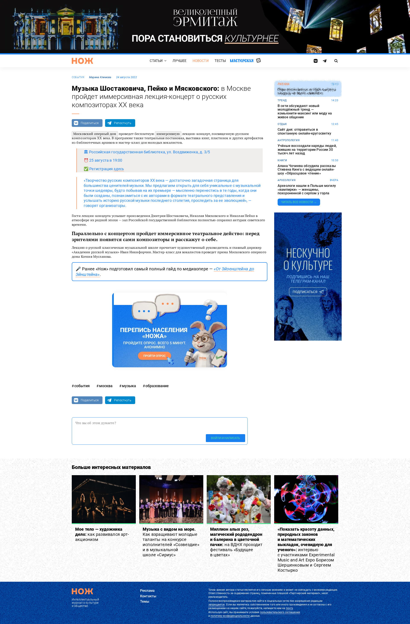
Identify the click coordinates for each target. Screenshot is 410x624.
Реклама (147, 591)
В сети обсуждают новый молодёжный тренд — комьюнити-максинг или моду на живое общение (305, 111)
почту (289, 608)
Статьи (156, 61)
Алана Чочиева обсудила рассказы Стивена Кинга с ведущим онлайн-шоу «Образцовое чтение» (307, 169)
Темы (144, 601)
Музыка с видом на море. (171, 542)
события (78, 77)
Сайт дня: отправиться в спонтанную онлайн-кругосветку (304, 131)
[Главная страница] (82, 61)
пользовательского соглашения (280, 612)
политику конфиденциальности (230, 615)
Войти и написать (225, 438)
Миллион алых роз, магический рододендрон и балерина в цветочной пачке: (236, 542)
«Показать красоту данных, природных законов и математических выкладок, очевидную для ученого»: (306, 550)
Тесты (220, 61)
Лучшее (180, 61)
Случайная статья (258, 60)
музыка (129, 386)
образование (157, 386)
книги (282, 160)
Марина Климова (100, 77)
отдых (282, 124)
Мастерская (241, 60)
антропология (289, 140)
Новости (201, 61)
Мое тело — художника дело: (102, 534)
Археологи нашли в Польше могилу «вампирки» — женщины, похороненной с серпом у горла (307, 189)
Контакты (148, 596)
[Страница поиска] (336, 61)
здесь (119, 169)
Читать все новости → (299, 202)
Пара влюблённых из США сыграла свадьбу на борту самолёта (307, 91)
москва (106, 386)
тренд (282, 100)
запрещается (216, 604)
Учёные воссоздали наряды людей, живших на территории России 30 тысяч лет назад (307, 149)
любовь (283, 84)
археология (287, 180)
